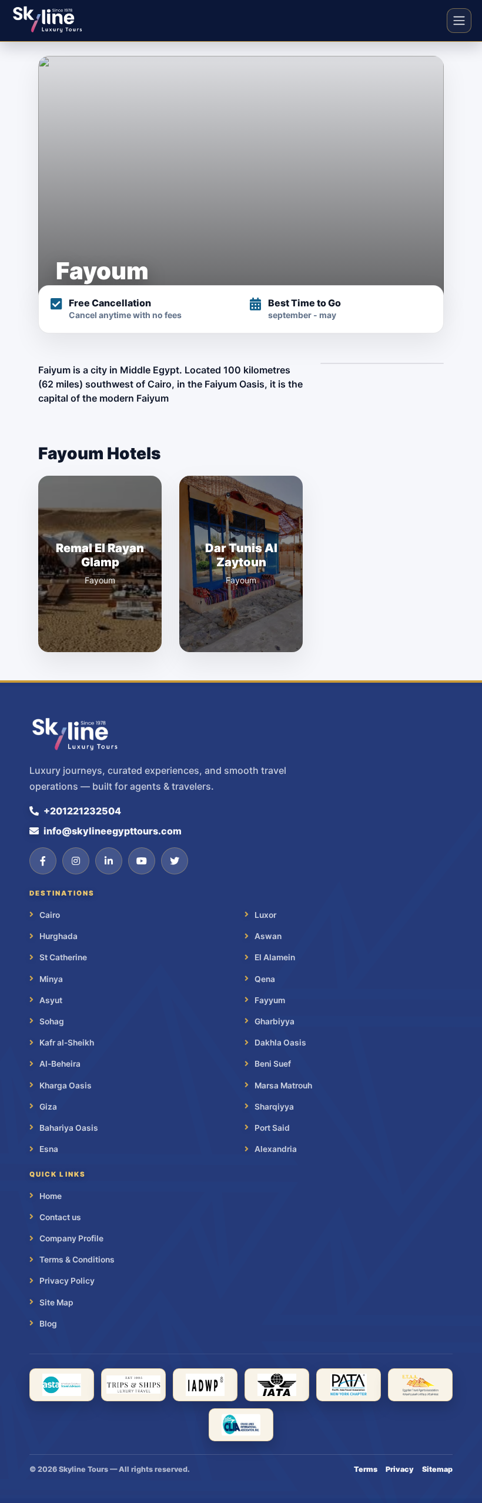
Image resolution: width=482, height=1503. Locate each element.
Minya (51, 979)
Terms (365, 1469)
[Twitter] (174, 860)
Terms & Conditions (77, 1259)
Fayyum (270, 1000)
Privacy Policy (67, 1280)
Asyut (50, 1000)
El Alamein (275, 957)
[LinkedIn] (108, 860)
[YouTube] (141, 860)
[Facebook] (42, 860)
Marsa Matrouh (283, 1085)
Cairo (49, 915)
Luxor (265, 915)
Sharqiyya (274, 1106)
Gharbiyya (274, 1021)
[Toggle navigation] (459, 20)
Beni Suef (273, 1063)
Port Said (272, 1128)
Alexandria (276, 1149)
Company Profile (71, 1238)
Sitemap (437, 1469)
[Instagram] (75, 860)
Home (50, 1196)
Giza (48, 1106)
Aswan (268, 936)
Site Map (56, 1302)
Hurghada (58, 936)
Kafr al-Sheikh (66, 1042)
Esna (48, 1149)
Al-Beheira (60, 1063)
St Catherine (63, 957)
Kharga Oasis (65, 1085)
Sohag (51, 1021)
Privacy (400, 1469)
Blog (48, 1323)
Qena (265, 979)
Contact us (60, 1217)
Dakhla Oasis (280, 1042)
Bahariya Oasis (68, 1128)
